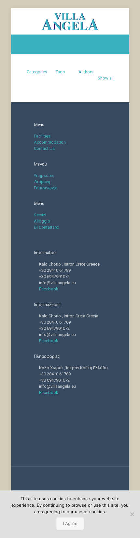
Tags (60, 71)
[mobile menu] (120, 21)
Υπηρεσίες (44, 175)
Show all (106, 78)
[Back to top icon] (70, 480)
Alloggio (42, 221)
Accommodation (50, 142)
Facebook (48, 288)
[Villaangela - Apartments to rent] (70, 21)
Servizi (40, 214)
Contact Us (44, 148)
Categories (37, 71)
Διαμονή (42, 181)
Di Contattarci (46, 227)
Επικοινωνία (46, 187)
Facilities (42, 136)
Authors (85, 71)
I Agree (70, 523)
